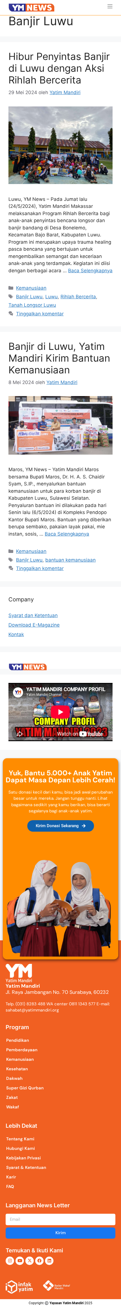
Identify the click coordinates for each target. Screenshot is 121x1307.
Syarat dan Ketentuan (33, 615)
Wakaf (12, 1107)
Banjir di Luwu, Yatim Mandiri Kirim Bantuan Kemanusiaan (59, 358)
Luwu (51, 296)
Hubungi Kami (20, 1148)
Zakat (12, 1097)
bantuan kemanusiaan (70, 560)
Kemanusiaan (31, 288)
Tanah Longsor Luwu (32, 305)
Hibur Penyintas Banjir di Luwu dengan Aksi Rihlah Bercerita (59, 68)
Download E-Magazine (34, 625)
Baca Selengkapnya (90, 270)
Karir (11, 1177)
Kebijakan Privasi (23, 1158)
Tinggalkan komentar (40, 314)
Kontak (16, 634)
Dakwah (14, 1078)
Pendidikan (17, 1040)
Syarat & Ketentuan (26, 1167)
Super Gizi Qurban (25, 1088)
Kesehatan (17, 1069)
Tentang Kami (20, 1139)
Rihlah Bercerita (78, 296)
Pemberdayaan (21, 1050)
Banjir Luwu (29, 296)
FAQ (10, 1186)
